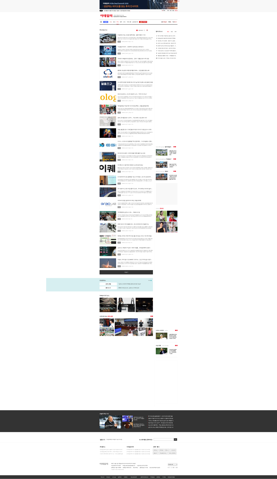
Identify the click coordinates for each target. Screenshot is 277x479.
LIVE (101, 10)
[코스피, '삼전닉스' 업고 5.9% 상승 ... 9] (145, 328)
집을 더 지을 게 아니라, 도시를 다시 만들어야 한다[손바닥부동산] (163, 418)
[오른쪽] (152, 316)
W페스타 (167, 450)
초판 (173, 10)
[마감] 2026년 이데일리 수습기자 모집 (114, 439)
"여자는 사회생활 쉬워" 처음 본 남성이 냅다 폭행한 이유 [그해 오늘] (163, 420)
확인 (175, 439)
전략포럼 (161, 450)
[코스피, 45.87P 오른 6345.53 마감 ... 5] (107, 319)
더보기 (126, 272)
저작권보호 (152, 477)
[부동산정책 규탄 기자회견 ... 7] (126, 319)
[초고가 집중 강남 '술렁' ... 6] (107, 328)
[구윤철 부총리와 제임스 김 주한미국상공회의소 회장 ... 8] (145, 319)
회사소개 (102, 477)
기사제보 (164, 477)
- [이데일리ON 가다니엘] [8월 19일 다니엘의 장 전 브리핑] (138, 453)
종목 (121, 21)
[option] (127, 11)
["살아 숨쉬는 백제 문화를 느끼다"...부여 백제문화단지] (108, 305)
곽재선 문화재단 (172, 453)
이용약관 (125, 477)
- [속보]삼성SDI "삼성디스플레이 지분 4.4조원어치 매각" (111, 449)
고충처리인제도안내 (144, 477)
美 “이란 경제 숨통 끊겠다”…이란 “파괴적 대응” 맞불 (160, 416)
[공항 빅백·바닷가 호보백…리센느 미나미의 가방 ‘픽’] (126, 305)
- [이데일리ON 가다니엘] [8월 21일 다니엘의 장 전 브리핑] (138, 449)
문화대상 (155, 450)
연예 (175, 31)
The (174, 21)
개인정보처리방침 (171, 477)
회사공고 (108, 477)
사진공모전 (173, 450)
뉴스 (168, 31)
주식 (117, 21)
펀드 (124, 21)
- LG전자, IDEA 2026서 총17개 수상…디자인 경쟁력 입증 (111, 453)
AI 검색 (105, 21)
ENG (164, 10)
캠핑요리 (155, 453)
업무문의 (119, 477)
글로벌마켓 (135, 21)
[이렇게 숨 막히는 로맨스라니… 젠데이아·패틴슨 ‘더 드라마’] (144, 305)
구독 (168, 10)
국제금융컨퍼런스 (163, 453)
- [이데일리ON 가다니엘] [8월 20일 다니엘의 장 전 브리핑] (138, 451)
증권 (114, 21)
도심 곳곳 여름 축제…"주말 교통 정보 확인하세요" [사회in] (161, 425)
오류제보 (158, 477)
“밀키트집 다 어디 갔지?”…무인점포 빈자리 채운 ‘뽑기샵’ (161, 422)
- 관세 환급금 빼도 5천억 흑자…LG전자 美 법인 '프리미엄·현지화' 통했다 (112, 451)
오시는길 (114, 477)
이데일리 (113, 15)
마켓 (169, 21)
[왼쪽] (151, 316)
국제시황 (129, 21)
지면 (170, 10)
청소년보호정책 (134, 477)
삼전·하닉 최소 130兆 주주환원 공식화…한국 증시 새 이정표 (162, 427)
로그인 (176, 10)
